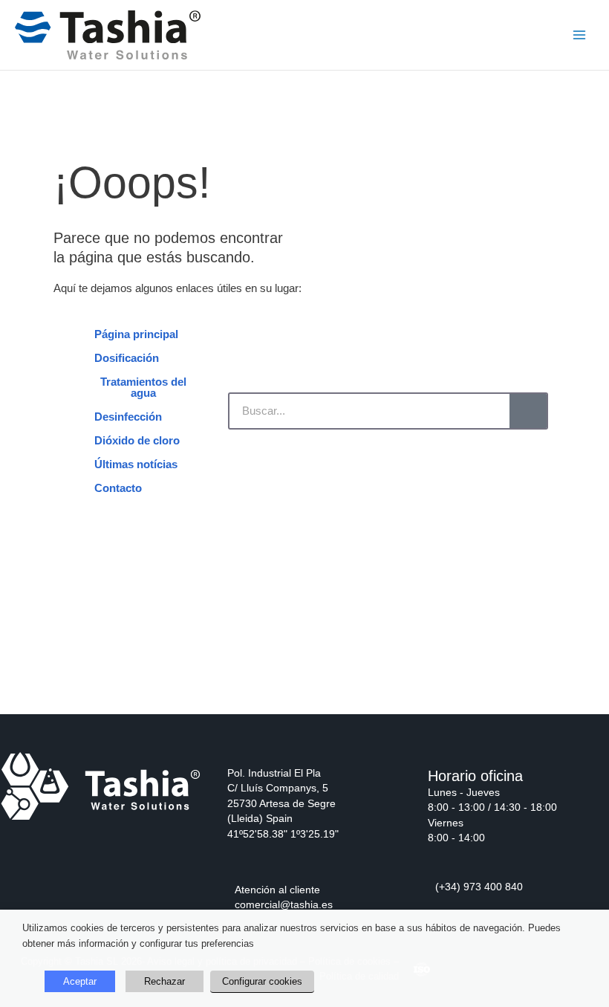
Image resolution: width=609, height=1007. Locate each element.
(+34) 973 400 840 (479, 887)
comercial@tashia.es (284, 904)
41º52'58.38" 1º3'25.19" (283, 834)
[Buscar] (528, 411)
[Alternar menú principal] (579, 35)
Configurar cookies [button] (262, 981)
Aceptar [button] (80, 981)
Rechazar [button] (164, 981)
